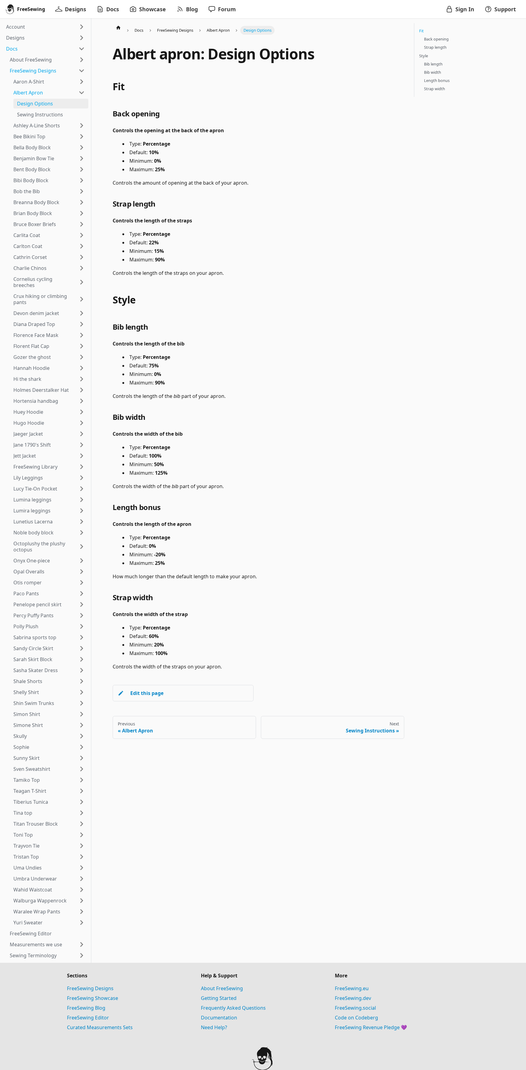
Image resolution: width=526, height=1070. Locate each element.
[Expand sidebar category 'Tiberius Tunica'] (81, 802)
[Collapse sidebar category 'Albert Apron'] (81, 92)
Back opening (436, 39)
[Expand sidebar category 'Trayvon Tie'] (81, 846)
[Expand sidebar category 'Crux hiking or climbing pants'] (81, 299)
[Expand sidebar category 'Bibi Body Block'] (81, 180)
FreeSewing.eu (352, 988)
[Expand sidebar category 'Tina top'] (81, 813)
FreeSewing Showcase (92, 998)
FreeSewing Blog (86, 1007)
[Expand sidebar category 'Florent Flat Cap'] (81, 346)
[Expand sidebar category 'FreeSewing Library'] (81, 467)
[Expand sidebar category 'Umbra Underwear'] (81, 879)
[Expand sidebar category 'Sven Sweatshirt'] (81, 769)
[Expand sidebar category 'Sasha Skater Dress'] (81, 670)
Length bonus (437, 80)
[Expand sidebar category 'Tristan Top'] (81, 857)
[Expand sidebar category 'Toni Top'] (81, 835)
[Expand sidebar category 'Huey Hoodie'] (81, 412)
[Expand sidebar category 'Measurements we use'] (81, 944)
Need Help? (214, 1027)
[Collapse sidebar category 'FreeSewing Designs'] (81, 71)
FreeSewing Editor (88, 1017)
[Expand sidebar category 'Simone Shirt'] (81, 725)
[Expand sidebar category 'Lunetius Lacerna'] (81, 521)
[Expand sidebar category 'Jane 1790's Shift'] (81, 445)
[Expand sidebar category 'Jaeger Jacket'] (81, 434)
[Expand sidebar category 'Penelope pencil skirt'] (81, 604)
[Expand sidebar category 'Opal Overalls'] (81, 571)
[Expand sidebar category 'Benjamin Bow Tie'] (81, 158)
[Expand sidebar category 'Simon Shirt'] (81, 714)
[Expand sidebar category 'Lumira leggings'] (81, 511)
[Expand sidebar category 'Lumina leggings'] (81, 500)
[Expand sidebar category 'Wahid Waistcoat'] (81, 890)
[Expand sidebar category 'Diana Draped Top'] (81, 324)
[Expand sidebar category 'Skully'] (81, 736)
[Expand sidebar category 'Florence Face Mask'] (81, 335)
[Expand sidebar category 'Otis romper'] (81, 582)
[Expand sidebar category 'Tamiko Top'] (81, 780)
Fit (421, 31)
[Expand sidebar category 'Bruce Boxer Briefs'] (81, 224)
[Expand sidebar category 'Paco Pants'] (81, 593)
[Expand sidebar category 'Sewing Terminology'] (81, 955)
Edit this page (146, 693)
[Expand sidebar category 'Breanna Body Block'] (81, 202)
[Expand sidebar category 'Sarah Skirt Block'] (81, 659)
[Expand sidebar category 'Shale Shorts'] (81, 681)
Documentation (219, 1017)
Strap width (434, 88)
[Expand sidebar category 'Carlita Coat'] (81, 235)
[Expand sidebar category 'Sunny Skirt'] (81, 758)
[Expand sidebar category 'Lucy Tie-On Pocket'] (81, 489)
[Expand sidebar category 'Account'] (81, 27)
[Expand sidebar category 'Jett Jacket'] (81, 456)
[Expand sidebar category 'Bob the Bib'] (81, 191)
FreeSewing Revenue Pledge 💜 (371, 1027)
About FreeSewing (222, 988)
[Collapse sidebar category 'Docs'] (81, 49)
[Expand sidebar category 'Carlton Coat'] (81, 246)
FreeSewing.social (355, 1007)
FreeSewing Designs (90, 988)
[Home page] (118, 27)
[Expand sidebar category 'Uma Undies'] (81, 868)
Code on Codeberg (356, 1017)
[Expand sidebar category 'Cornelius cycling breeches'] (81, 282)
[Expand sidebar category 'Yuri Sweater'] (81, 922)
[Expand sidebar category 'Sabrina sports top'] (81, 637)
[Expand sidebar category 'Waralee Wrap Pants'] (81, 911)
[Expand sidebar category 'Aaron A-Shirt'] (81, 82)
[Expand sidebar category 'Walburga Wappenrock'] (81, 900)
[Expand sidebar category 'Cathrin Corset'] (81, 257)
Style (423, 55)
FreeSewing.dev (353, 998)
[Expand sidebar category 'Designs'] (81, 38)
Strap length (435, 47)
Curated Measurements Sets (100, 1027)
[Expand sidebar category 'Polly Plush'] (81, 626)
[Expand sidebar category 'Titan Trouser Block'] (81, 824)
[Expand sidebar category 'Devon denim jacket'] (81, 313)
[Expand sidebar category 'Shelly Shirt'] (81, 692)
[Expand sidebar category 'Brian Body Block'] (81, 213)
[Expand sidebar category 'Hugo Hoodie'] (81, 423)
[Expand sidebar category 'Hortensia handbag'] (81, 401)
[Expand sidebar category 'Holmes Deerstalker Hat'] (81, 390)
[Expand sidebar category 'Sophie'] (81, 747)
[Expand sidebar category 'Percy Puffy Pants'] (81, 615)
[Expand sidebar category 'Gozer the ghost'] (81, 357)
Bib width (432, 72)
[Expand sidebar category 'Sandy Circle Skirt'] (81, 648)
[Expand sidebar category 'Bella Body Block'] (81, 147)
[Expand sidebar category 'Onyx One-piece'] (81, 560)
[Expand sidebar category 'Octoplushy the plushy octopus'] (81, 546)
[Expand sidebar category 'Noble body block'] (81, 532)
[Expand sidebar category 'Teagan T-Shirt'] (81, 791)
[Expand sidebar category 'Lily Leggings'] (81, 478)
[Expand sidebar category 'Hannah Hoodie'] (81, 368)
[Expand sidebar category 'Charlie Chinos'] (81, 268)
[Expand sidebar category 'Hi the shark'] (81, 379)
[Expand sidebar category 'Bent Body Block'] (81, 169)
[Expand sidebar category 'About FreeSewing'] (81, 60)
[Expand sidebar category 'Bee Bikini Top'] (81, 136)
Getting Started (219, 998)
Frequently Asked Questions (233, 1007)
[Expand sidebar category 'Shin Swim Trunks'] (81, 703)
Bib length (433, 64)
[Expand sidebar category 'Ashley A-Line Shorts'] (81, 125)
